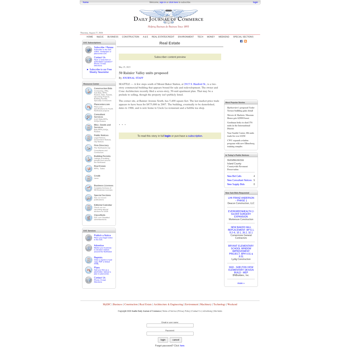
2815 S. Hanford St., (195, 84)
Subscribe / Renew (103, 50)
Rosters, (97, 95)
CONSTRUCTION (130, 37)
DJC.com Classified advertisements (102, 218)
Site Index (218, 310)
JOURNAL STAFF (133, 77)
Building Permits (102, 156)
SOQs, (97, 121)
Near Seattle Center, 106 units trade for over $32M (240, 134)
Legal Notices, (100, 138)
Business (117, 304)
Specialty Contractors (103, 101)
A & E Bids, (98, 119)
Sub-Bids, (98, 93)
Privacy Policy (184, 310)
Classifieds (99, 215)
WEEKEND (224, 37)
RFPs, (105, 93)
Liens (96, 178)
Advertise (103, 248)
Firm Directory (101, 145)
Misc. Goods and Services (102, 126)
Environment (191, 304)
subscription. (195, 135)
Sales (102, 168)
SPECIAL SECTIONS (243, 37)
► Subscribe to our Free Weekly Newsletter (99, 70)
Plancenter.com (102, 104)
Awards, (109, 95)
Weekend (232, 304)
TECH (200, 37)
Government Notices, (103, 140)
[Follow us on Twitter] (237, 41)
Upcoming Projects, (102, 97)
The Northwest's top (102, 148)
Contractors (98, 152)
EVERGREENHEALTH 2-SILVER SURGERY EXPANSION (241, 214)
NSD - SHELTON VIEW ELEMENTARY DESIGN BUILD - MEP (241, 270)
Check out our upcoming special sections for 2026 (101, 209)
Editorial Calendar (103, 205)
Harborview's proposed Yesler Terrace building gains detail (240, 109)
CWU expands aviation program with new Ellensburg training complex (240, 143)
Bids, (103, 95)
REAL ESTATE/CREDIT (163, 37)
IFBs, (106, 91)
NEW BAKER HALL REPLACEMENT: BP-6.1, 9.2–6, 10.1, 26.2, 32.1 (241, 230)
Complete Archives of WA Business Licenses (103, 189)
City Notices (99, 142)
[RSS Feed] (245, 41)
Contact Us (103, 61)
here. (182, 345)
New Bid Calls (234, 176)
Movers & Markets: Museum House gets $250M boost (240, 117)
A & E (145, 37)
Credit (97, 176)
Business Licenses (103, 185)
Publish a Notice (103, 237)
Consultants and (100, 150)
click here (173, 2)
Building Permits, (101, 99)
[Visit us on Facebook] (241, 41)
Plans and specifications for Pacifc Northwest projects (103, 109)
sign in (163, 2)
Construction (131, 304)
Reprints (103, 260)
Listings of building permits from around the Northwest (102, 160)
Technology (219, 304)
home (86, 2)
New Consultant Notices (239, 180)
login (255, 2)
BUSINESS (112, 37)
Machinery (205, 304)
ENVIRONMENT (186, 37)
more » (241, 283)
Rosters (103, 121)
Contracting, (99, 91)
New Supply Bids (236, 184)
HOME (90, 37)
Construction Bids (103, 88)
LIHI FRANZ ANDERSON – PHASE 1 (241, 199)
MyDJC (100, 37)
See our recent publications (100, 199)
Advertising (207, 310)
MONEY (211, 37)
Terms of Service (169, 310)
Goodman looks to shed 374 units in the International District (239, 125)
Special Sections (102, 195)
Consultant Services (99, 115)
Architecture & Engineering (168, 304)
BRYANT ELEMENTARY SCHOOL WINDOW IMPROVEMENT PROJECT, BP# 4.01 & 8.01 (241, 251)
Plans (102, 270)
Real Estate (100, 166)
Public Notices (101, 135)
